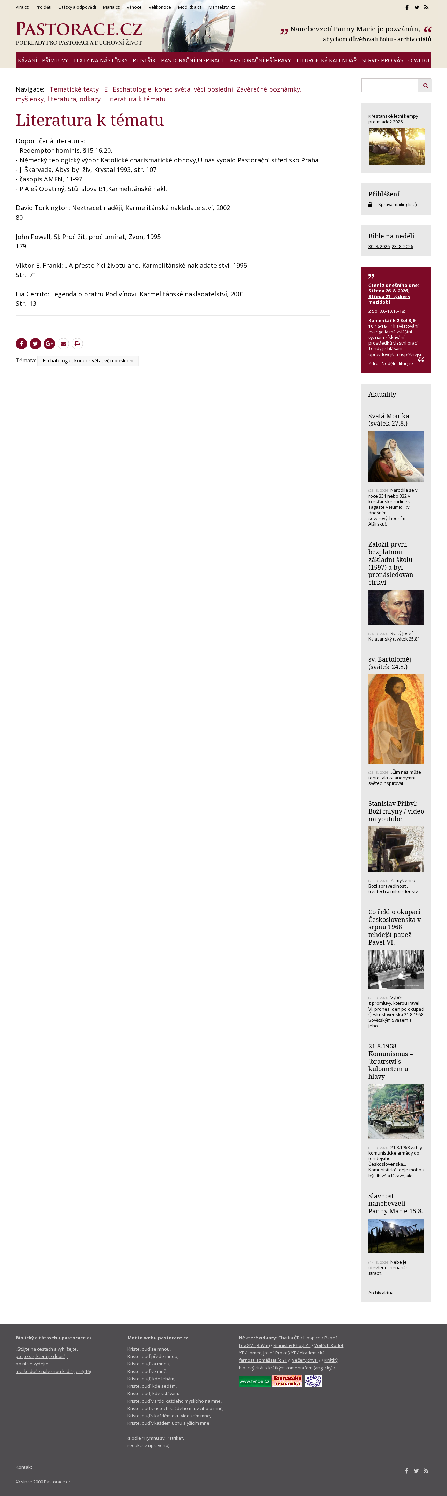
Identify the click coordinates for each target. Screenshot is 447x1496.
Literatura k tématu (136, 99)
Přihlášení (384, 194)
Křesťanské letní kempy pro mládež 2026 (393, 119)
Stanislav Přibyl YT (291, 1345)
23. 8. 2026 (402, 246)
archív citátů (414, 39)
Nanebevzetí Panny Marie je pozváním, (356, 29)
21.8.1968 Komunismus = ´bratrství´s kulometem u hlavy (390, 1061)
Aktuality (382, 394)
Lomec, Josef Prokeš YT (272, 1353)
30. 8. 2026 (379, 246)
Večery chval (305, 1360)
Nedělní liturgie (397, 363)
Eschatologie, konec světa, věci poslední (173, 89)
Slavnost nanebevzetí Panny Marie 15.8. (395, 1203)
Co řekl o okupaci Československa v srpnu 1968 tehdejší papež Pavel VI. (394, 927)
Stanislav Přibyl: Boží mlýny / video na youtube (396, 811)
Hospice (312, 1338)
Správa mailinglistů (397, 204)
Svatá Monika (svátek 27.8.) (388, 420)
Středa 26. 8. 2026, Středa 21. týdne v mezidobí (389, 296)
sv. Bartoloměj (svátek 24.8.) (389, 663)
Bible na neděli (391, 236)
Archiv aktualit (382, 1292)
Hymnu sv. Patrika (162, 1438)
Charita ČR (289, 1338)
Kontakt (24, 1467)
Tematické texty (74, 89)
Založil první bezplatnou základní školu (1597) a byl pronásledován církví (390, 563)
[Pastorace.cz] (79, 33)
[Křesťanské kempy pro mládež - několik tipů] (396, 146)
